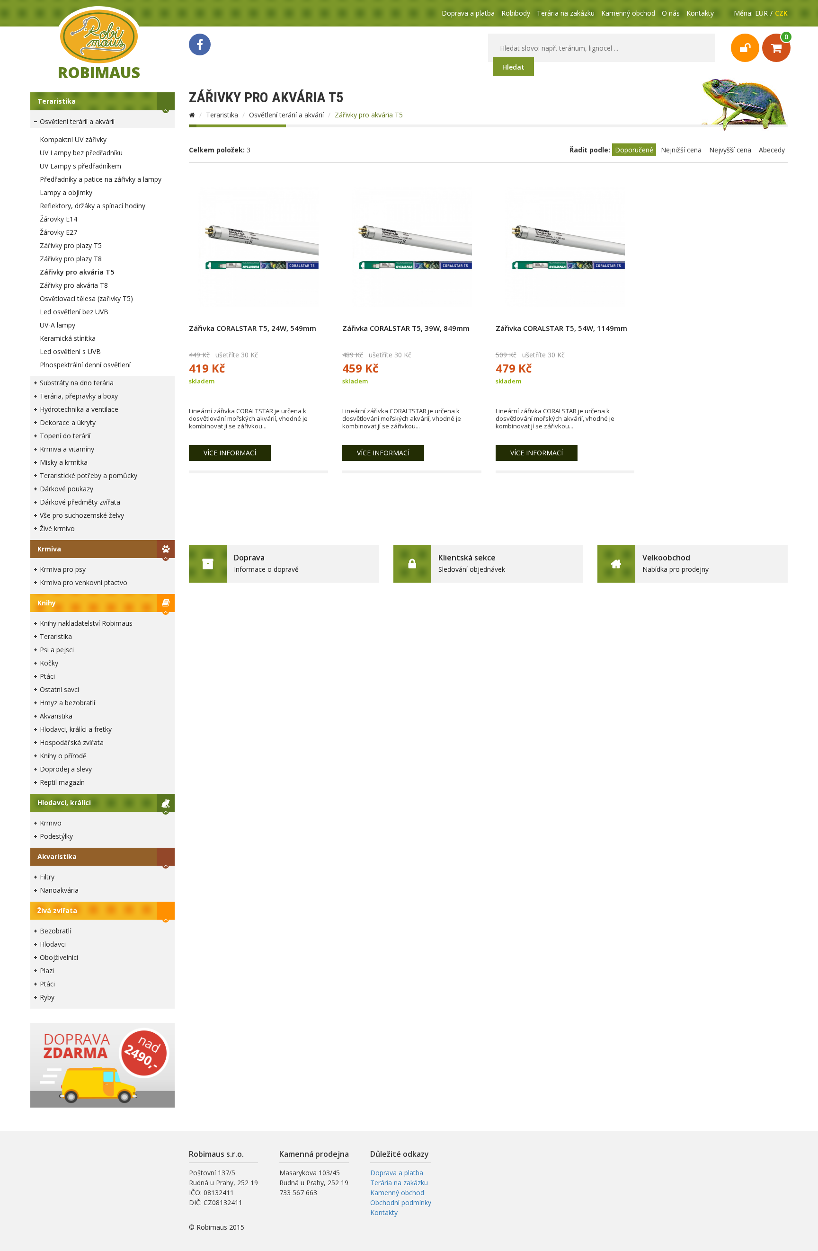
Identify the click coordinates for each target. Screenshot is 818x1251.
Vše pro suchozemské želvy (82, 515)
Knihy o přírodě (63, 755)
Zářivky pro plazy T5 (71, 245)
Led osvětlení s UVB (70, 351)
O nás (671, 13)
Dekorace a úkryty (68, 422)
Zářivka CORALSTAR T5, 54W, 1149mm (561, 328)
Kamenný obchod (628, 13)
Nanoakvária (59, 890)
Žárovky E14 (58, 218)
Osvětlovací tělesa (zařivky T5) (86, 298)
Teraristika (56, 101)
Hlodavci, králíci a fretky (76, 729)
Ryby (47, 997)
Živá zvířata (57, 910)
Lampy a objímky (66, 192)
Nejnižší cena (681, 149)
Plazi (47, 970)
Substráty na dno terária (77, 382)
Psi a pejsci (57, 649)
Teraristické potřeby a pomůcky (88, 475)
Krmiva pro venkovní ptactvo (83, 582)
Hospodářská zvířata (72, 742)
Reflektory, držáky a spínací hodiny (92, 205)
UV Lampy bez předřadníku (81, 152)
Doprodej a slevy (66, 768)
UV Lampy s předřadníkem (80, 165)
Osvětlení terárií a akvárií (77, 121)
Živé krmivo (57, 528)
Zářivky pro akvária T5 (77, 271)
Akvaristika (56, 715)
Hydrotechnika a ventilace (79, 409)
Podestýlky (56, 836)
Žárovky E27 (58, 232)
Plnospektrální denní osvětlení (85, 364)
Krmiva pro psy (63, 569)
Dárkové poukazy (66, 488)
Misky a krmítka (64, 462)
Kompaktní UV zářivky (73, 139)
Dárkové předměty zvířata (80, 501)
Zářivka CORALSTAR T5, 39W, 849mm (406, 328)
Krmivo (51, 822)
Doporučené (634, 149)
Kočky (49, 662)
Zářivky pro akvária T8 (74, 285)
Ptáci (47, 676)
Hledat (513, 66)
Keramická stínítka (68, 338)
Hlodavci (53, 944)
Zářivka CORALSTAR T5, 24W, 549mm (252, 328)
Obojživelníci (59, 957)
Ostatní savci (59, 689)
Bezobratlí (55, 930)
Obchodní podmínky (400, 1202)
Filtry (47, 876)
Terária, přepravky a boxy (79, 395)
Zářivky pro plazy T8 (71, 258)
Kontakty (700, 13)
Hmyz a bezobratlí (67, 702)
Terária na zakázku (566, 13)
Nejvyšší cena (730, 149)
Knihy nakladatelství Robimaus (86, 623)
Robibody (515, 13)
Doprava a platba (468, 13)
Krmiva (49, 548)
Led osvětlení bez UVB (74, 311)
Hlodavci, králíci (64, 802)
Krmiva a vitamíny (67, 448)
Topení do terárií (65, 435)
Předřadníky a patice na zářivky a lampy (100, 179)
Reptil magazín (62, 782)
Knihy (46, 602)
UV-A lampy (57, 324)
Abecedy (772, 149)
